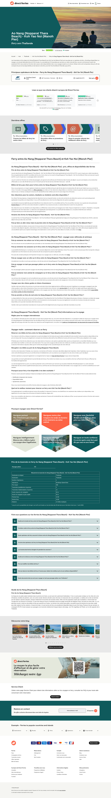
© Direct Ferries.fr (15, 787)
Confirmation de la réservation (64, 757)
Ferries (81, 774)
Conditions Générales (62, 774)
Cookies (59, 770)
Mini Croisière (37, 757)
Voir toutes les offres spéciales (55, 148)
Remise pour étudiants (16, 774)
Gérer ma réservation (62, 755)
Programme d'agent (38, 772)
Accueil (13, 56)
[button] (56, 521)
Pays (12, 753)
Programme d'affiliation (39, 770)
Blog (80, 753)
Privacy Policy (60, 772)
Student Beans (15, 204)
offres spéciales (38, 190)
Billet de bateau (15, 761)
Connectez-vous (60, 753)
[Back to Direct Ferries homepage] (19, 3)
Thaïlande (26, 56)
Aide (80, 759)
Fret (35, 755)
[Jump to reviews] (55, 50)
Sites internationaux (16, 772)
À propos (13, 776)
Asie (19, 56)
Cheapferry (82, 770)
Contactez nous (83, 755)
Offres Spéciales (15, 759)
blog (80, 229)
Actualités (13, 770)
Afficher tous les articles (55, 647)
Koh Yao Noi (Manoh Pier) (39, 56)
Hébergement (37, 753)
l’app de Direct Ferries (58, 356)
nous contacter (62, 790)
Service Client (82, 757)
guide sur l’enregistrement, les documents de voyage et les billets (80, 322)
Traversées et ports (15, 757)
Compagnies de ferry (16, 755)
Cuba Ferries (82, 772)
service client (63, 288)
